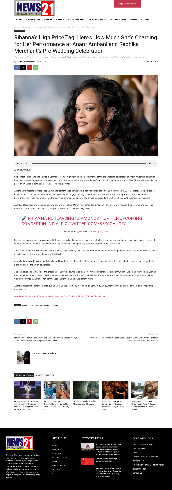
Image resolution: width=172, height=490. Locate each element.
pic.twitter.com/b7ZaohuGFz (93, 223)
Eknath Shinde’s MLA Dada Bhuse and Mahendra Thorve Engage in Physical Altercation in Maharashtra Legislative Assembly (47, 339)
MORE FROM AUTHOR (45, 375)
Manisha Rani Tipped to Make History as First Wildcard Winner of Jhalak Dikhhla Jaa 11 (60, 296)
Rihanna (55, 305)
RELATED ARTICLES (24, 375)
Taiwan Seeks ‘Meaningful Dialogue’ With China (107, 459)
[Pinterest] (29, 67)
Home (16, 27)
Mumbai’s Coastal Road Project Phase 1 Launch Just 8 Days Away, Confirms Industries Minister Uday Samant (124, 339)
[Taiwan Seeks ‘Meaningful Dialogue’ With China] (87, 461)
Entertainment (27, 27)
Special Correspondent (26, 62)
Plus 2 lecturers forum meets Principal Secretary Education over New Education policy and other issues (109, 472)
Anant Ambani (27, 305)
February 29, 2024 (99, 231)
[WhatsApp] (35, 67)
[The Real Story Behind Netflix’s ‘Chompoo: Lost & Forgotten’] (86, 390)
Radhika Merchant (42, 305)
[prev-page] (16, 414)
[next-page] (20, 414)
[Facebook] (17, 67)
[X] (23, 67)
